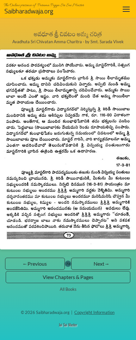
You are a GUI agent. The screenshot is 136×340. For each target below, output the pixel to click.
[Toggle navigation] (126, 9)
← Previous (35, 264)
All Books (68, 289)
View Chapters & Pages (68, 277)
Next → (101, 264)
